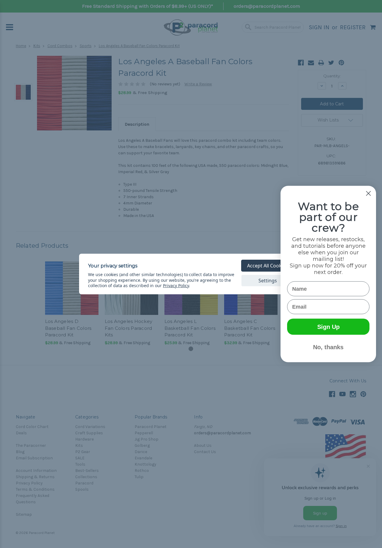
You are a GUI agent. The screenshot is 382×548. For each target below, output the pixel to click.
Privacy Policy (176, 285)
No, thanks (328, 347)
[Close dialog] (368, 193)
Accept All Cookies (267, 265)
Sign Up (328, 327)
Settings (267, 280)
